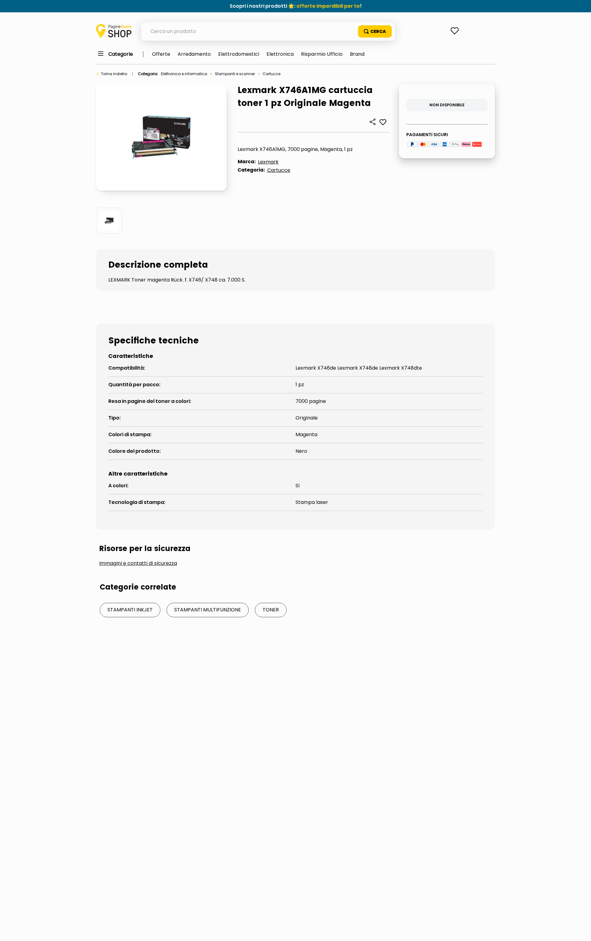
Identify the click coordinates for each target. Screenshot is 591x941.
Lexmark (268, 161)
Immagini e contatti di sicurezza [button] (138, 563)
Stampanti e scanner (235, 73)
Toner (271, 609)
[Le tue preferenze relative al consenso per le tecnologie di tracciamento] (580, 930)
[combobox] (268, 31)
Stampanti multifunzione (207, 609)
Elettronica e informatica (184, 73)
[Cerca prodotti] (375, 31)
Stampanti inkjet (130, 609)
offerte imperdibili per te (328, 6)
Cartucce (271, 73)
